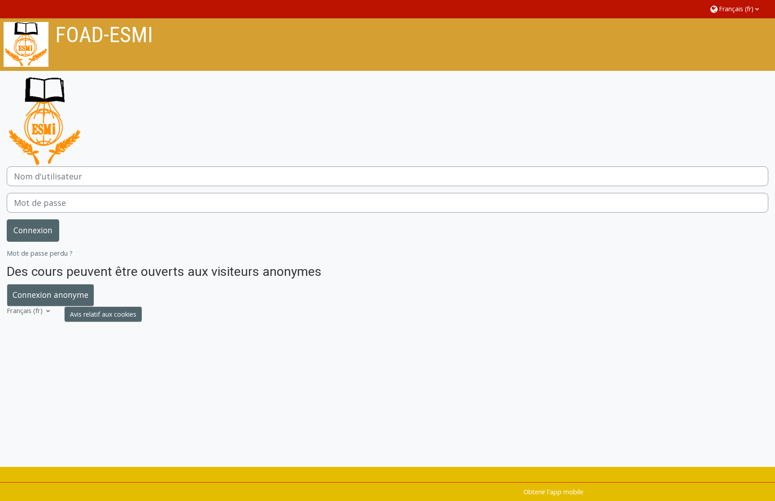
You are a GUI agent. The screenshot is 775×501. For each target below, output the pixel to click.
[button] (738, 9)
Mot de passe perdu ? (40, 253)
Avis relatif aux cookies (103, 314)
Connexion (32, 230)
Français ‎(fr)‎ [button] (25, 310)
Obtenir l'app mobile (553, 492)
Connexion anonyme (50, 294)
